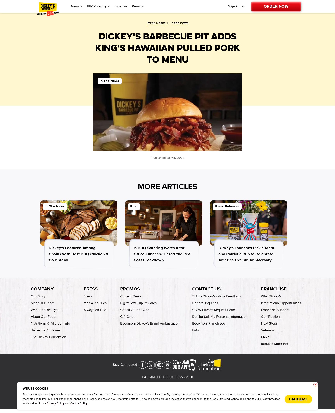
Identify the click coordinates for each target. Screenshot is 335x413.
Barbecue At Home (45, 330)
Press (91, 289)
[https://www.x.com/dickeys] (151, 368)
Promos (130, 289)
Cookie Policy (78, 403)
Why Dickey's (271, 296)
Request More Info (275, 344)
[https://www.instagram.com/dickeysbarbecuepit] (159, 368)
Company (42, 289)
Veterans (267, 330)
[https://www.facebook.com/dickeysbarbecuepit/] (142, 368)
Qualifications (271, 316)
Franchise (274, 289)
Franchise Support (275, 310)
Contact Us (206, 289)
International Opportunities (281, 303)
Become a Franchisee (208, 323)
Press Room (156, 23)
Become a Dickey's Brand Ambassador (149, 323)
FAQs (265, 337)
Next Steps (269, 323)
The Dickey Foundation (48, 337)
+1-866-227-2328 (182, 377)
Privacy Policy (55, 403)
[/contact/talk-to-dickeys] (167, 368)
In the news (179, 23)
